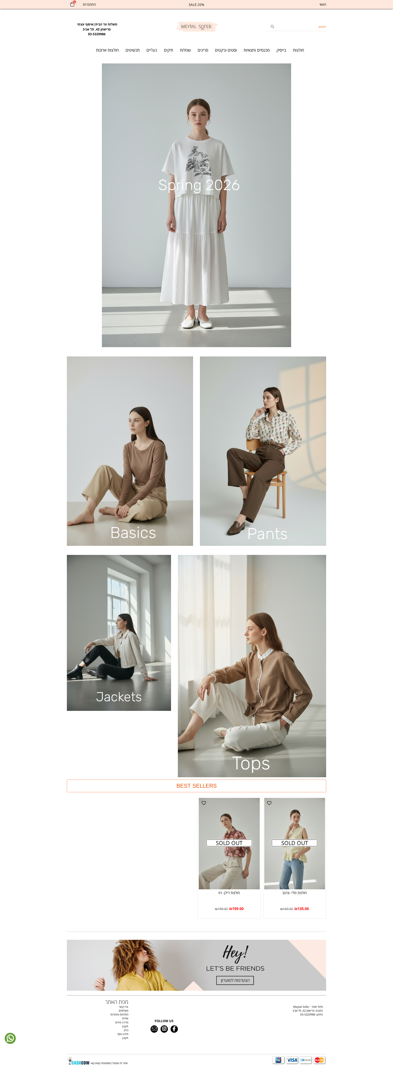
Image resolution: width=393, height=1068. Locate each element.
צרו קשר (123, 1007)
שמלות (185, 50)
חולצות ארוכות (107, 50)
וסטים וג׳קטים (226, 50)
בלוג (126, 1030)
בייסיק (281, 50)
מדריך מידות (121, 1022)
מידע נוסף (122, 1034)
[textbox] (97, 27)
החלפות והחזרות (119, 1014)
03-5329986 (307, 1014)
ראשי (323, 4)
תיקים (168, 50)
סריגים (203, 50)
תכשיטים (133, 50)
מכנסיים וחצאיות (257, 50)
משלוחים (123, 1011)
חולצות (298, 50)
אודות (125, 1018)
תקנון (125, 1026)
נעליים (151, 50)
